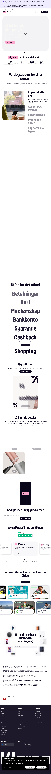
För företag (11, 9)
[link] (14, 441)
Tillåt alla (41, 767)
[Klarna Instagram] (29, 744)
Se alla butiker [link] (25, 582)
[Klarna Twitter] (25, 744)
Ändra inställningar (9, 767)
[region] (25, 763)
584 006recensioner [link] (28, 537)
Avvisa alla (30, 767)
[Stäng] (47, 758)
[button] (49, 4)
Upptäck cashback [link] (25, 344)
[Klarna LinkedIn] (22, 744)
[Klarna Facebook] (19, 744)
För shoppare (5, 9)
